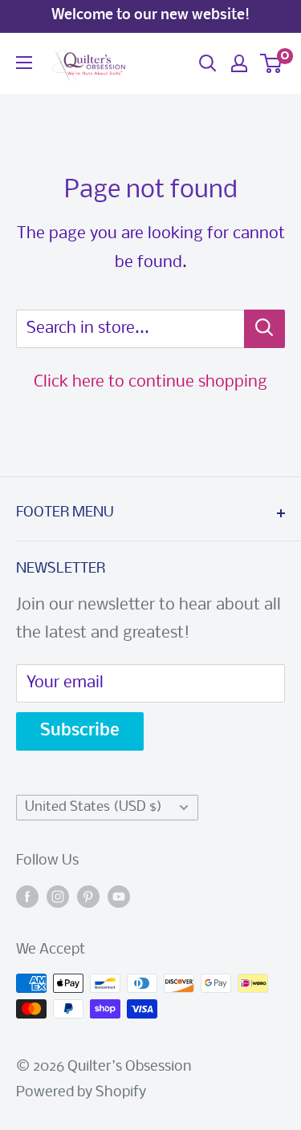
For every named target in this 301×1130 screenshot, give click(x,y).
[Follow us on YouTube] (119, 897)
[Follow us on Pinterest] (88, 897)
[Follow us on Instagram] (58, 897)
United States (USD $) (93, 807)
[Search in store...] (264, 329)
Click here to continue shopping (150, 382)
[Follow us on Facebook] (27, 897)
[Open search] (208, 63)
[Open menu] (24, 62)
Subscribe (80, 731)
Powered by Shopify (81, 1092)
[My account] (239, 63)
